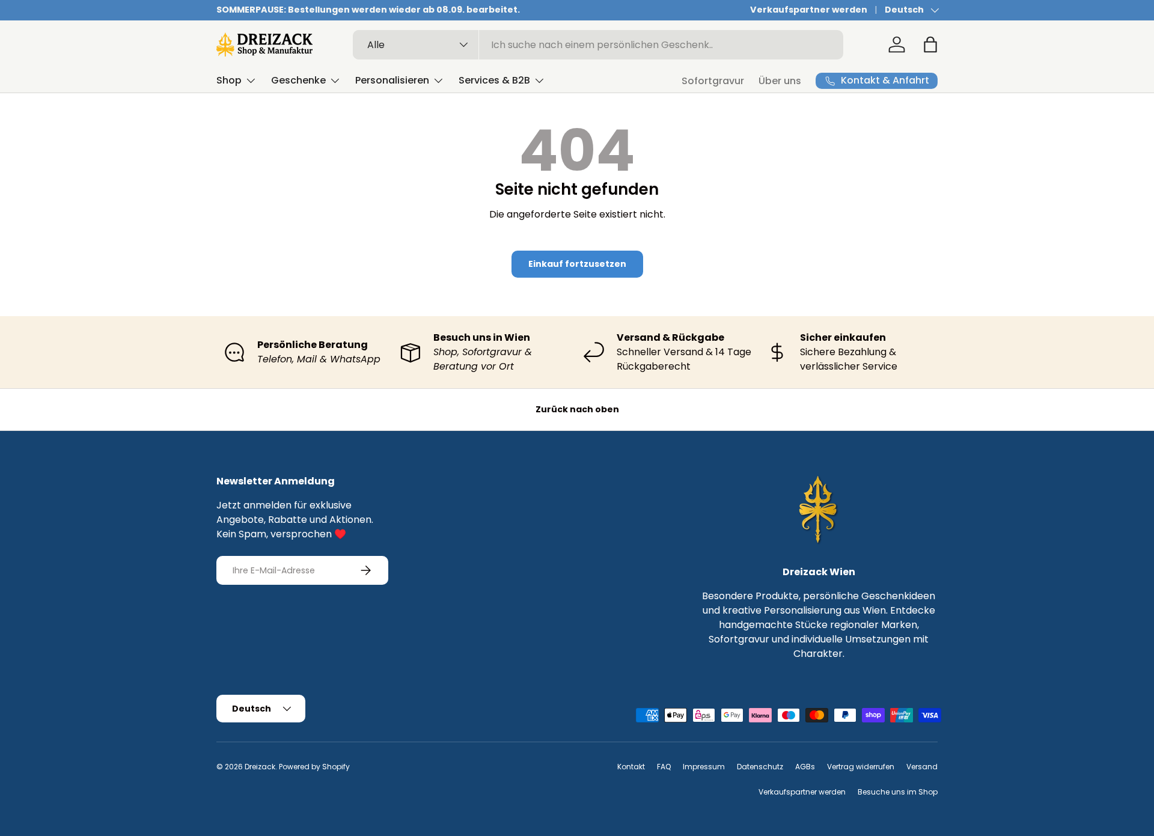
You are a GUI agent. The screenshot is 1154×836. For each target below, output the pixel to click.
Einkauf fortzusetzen (577, 264)
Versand (922, 766)
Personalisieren (392, 80)
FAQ (664, 766)
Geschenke (298, 80)
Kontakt (631, 766)
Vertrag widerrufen (860, 766)
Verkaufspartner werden (808, 10)
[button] (930, 44)
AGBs (805, 766)
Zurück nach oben (577, 409)
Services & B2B (494, 80)
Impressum (704, 766)
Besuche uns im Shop (898, 792)
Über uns (780, 81)
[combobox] (598, 44)
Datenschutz (760, 766)
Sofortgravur (713, 81)
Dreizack (260, 766)
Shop (229, 80)
